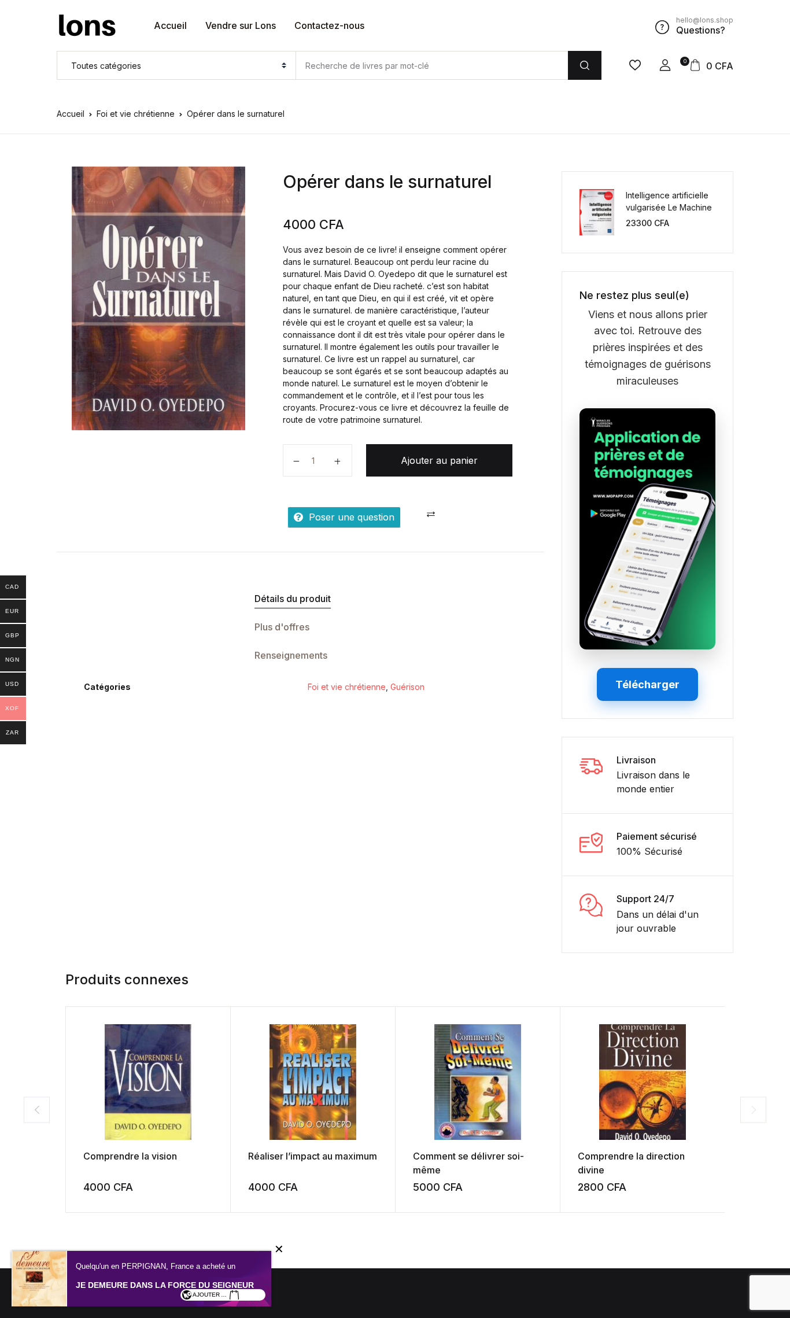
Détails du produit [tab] (292, 598)
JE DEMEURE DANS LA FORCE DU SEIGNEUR (165, 1285)
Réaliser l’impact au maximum (312, 1156)
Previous (37, 1110)
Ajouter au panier (439, 460)
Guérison (407, 687)
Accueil (170, 25)
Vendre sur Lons (240, 25)
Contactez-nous (329, 25)
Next (753, 1110)
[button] (665, 65)
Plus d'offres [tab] (281, 627)
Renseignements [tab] (290, 655)
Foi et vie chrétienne (136, 114)
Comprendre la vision (130, 1156)
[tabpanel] (158, 298)
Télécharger (647, 684)
